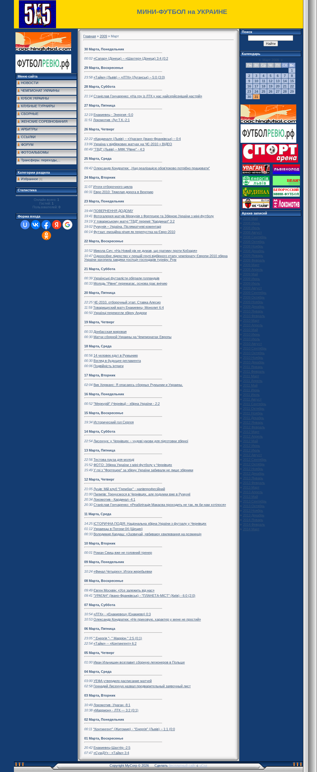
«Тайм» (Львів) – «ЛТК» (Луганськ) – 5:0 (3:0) (129, 77)
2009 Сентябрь (255, 293)
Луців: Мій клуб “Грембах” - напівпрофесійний (129, 489)
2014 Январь (253, 520)
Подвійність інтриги (108, 366)
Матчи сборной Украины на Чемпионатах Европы (132, 337)
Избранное (29, 179)
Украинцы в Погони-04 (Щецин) (118, 529)
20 (278, 86)
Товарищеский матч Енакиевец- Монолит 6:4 (128, 307)
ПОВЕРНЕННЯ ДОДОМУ (113, 211)
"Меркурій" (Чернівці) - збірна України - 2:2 (126, 403)
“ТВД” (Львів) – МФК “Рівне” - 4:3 (119, 149)
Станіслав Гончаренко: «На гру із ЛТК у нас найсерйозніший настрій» (147, 96)
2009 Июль (251, 283)
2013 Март (251, 487)
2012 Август (252, 455)
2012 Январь (253, 422)
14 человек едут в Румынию (115, 355)
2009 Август (252, 288)
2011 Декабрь (253, 418)
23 (249, 91)
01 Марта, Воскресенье (103, 738)
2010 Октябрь (254, 353)
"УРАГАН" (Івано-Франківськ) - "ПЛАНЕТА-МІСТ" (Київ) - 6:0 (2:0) (144, 595)
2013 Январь (253, 478)
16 (249, 86)
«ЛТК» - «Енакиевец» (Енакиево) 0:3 (122, 614)
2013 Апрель (253, 492)
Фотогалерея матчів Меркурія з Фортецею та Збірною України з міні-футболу (153, 216)
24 (256, 91)
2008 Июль (251, 228)
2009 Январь (253, 255)
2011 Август (252, 399)
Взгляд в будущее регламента (117, 361)
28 (285, 91)
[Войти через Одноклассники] (46, 235)
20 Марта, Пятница (99, 293)
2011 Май (250, 385)
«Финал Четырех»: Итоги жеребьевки (122, 571)
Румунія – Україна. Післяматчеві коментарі (127, 226)
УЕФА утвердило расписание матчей (122, 681)
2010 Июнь (251, 334)
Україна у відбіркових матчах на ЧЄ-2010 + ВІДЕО (132, 144)
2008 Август (252, 232)
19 (270, 86)
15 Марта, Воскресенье (103, 413)
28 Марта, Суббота (99, 86)
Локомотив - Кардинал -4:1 (114, 499)
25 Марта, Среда (97, 158)
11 (263, 81)
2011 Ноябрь (253, 413)
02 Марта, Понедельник (104, 719)
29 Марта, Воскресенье (103, 68)
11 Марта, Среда (97, 514)
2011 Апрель (253, 381)
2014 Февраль (254, 524)
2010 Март (251, 320)
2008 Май (250, 218)
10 (256, 81)
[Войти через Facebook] (46, 224)
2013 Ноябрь (253, 510)
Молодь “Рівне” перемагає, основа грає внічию (130, 283)
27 (278, 91)
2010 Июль (251, 339)
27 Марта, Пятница (99, 105)
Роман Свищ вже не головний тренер (122, 552)
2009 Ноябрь (253, 302)
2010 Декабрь (253, 362)
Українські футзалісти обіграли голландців (126, 278)
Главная (89, 36)
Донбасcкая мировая (110, 331)
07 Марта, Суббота (99, 605)
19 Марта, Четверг (99, 322)
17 (256, 86)
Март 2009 (271, 60)
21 (285, 86)
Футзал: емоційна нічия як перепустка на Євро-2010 (134, 232)
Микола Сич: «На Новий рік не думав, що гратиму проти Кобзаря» (145, 250)
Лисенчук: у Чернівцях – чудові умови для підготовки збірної (140, 441)
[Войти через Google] (67, 225)
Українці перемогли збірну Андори (120, 313)
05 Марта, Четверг (99, 653)
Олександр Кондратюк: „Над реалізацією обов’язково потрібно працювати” (151, 168)
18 (263, 86)
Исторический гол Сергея (113, 422)
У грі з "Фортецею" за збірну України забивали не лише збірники (143, 470)
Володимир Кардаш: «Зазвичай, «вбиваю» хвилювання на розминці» (147, 534)
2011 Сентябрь (254, 404)
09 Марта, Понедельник (104, 562)
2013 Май (250, 496)
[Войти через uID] (25, 224)
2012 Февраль (254, 427)
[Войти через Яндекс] (56, 224)
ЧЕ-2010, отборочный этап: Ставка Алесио (127, 302)
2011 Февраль (254, 371)
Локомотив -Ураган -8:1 (111, 705)
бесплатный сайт (182, 765)
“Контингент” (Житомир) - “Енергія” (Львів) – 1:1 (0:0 (134, 729)
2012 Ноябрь (253, 469)
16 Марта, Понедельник (104, 394)
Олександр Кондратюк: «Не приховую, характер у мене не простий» (147, 619)
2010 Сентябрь (255, 348)
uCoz (203, 765)
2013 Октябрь (254, 506)
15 (292, 81)
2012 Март (251, 432)
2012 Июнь (251, 446)
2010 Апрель (253, 325)
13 (278, 81)
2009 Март (251, 265)
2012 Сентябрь (255, 459)
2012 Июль (251, 450)
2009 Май (250, 274)
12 (270, 81)
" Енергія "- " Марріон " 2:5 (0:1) (117, 638)
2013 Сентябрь (255, 501)
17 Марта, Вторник (99, 375)
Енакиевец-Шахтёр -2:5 (111, 747)
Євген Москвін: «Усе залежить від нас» (123, 590)
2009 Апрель (253, 269)
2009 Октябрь (254, 297)
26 (270, 91)
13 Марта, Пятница (99, 450)
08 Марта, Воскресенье (103, 581)
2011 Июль (251, 395)
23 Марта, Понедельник (104, 201)
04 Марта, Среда (97, 671)
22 (292, 86)
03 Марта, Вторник (99, 695)
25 (263, 91)
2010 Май (250, 330)
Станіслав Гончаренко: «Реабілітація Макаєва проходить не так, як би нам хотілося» (159, 505)
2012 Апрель (253, 436)
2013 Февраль (254, 483)
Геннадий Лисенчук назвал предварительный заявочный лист (142, 686)
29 (292, 91)
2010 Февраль (254, 316)
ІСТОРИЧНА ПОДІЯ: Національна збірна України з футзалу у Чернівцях (149, 523)
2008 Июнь (251, 223)
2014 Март (251, 529)
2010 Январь (253, 311)
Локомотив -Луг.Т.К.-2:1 (111, 120)
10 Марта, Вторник (99, 543)
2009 (103, 36)
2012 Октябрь (254, 464)
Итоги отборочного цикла (112, 187)
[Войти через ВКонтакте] (35, 224)
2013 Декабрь (253, 515)
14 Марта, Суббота (99, 431)
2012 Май (250, 441)
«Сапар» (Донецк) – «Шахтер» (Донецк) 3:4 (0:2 (130, 58)
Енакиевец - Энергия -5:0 (113, 115)
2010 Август (252, 344)
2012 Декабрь (253, 473)
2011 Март (251, 376)
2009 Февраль (254, 260)
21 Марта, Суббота (99, 269)
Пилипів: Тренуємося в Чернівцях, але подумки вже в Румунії (141, 494)
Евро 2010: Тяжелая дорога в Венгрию (123, 192)
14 (285, 81)
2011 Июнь (251, 390)
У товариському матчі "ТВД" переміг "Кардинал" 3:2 (134, 221)
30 (249, 97)
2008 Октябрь (254, 242)
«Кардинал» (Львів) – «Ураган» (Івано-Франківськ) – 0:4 (137, 139)
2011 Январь (253, 367)
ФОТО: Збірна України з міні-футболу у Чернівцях (132, 465)
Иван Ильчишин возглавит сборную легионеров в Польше (139, 662)
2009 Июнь (251, 279)
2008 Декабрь (253, 251)
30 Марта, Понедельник (104, 49)
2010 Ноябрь (253, 357)
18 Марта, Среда (97, 346)
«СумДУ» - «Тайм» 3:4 (111, 753)
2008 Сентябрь (255, 237)
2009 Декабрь (253, 306)
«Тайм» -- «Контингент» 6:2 (115, 643)
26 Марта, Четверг (99, 129)
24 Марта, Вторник (99, 177)
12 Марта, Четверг (99, 479)
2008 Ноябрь (253, 246)
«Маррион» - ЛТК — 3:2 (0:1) (115, 710)
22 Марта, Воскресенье (103, 241)
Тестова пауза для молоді (113, 459)
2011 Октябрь (253, 408)
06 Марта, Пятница (99, 628)
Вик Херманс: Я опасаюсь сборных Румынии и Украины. (138, 385)
